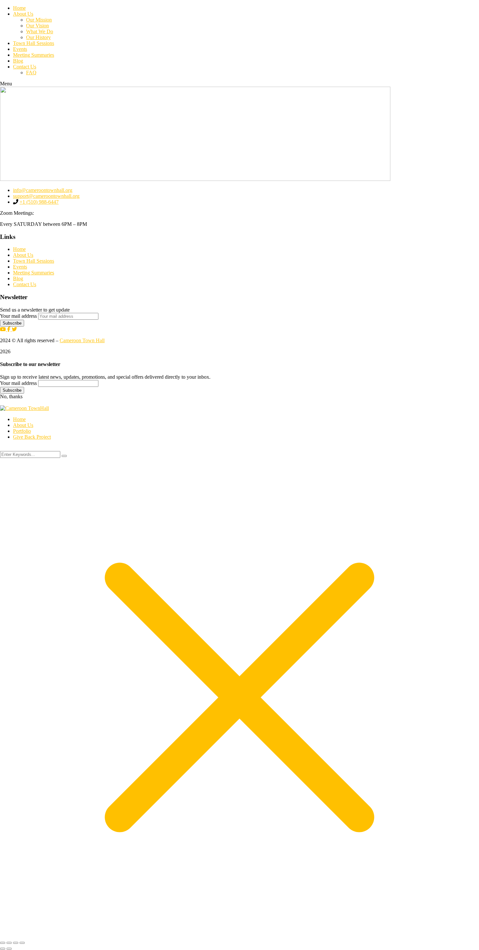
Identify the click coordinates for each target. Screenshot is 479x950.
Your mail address (18, 316)
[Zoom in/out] (2, 943)
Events (20, 267)
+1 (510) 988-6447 (39, 202)
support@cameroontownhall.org (46, 196)
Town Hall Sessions (33, 261)
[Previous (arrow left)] (2, 949)
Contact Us (24, 284)
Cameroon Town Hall (82, 340)
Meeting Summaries (33, 272)
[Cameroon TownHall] (24, 408)
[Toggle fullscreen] (9, 943)
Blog (18, 278)
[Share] (15, 943)
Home (19, 249)
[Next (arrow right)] (9, 949)
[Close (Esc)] (22, 943)
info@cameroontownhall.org (42, 190)
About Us (23, 255)
